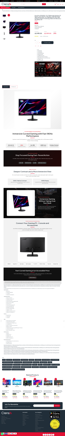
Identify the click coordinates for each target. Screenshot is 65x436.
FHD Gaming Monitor (27, 362)
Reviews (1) (14, 86)
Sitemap (24, 419)
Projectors (36, 422)
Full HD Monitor (18, 362)
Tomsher (40, 433)
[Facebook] (43, 435)
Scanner (36, 426)
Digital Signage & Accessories (39, 420)
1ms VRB (49, 362)
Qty (35, 40)
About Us (24, 414)
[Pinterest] (47, 435)
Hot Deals (13, 7)
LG (23, 393)
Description (6, 86)
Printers (36, 425)
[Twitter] (45, 435)
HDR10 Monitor (17, 364)
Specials (24, 422)
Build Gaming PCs (21, 7)
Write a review (46, 36)
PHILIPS (14, 393)
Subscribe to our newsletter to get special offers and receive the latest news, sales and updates (17, 407)
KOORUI (35, 393)
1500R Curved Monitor (7, 364)
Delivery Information (26, 415)
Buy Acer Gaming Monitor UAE (18, 369)
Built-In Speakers (55, 364)
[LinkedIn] (49, 435)
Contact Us (24, 420)
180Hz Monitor (43, 362)
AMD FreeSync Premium (26, 364)
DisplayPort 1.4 (47, 364)
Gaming (36, 421)
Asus (3, 393)
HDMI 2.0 (40, 364)
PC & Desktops (37, 416)
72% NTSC (35, 364)
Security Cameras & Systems (39, 427)
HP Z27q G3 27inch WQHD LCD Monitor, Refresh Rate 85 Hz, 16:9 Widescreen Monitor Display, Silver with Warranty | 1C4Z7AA (58, 392)
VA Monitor (36, 362)
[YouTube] (51, 435)
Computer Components (38, 415)
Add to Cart (48, 42)
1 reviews (41, 36)
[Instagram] (53, 435)
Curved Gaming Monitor (8, 362)
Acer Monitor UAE (6, 369)
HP (44, 393)
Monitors (36, 419)
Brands (24, 421)
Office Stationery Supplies (39, 431)
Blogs (23, 425)
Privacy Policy (25, 416)
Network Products (38, 428)
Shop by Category (5, 7)
